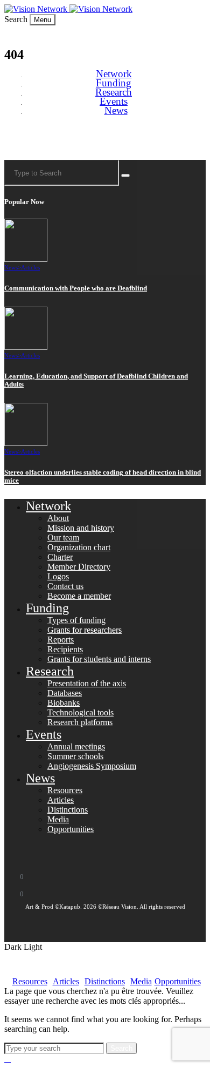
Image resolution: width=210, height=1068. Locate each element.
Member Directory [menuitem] (78, 566)
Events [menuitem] (114, 101)
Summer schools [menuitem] (75, 756)
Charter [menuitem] (60, 557)
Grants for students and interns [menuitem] (99, 659)
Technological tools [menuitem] (80, 712)
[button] (17, 19)
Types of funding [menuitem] (76, 620)
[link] (36, 8)
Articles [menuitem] (60, 800)
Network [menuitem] (114, 73)
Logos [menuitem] (58, 576)
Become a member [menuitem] (79, 595)
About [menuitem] (58, 518)
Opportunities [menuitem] (70, 829)
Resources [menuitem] (64, 790)
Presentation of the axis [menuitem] (86, 683)
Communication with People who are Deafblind (75, 288)
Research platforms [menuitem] (80, 722)
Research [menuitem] (113, 92)
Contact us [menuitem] (65, 586)
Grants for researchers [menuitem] (84, 629)
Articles (30, 267)
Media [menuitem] (58, 819)
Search (121, 1048)
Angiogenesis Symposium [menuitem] (91, 765)
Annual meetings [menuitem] (76, 746)
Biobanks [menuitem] (63, 702)
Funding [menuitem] (113, 83)
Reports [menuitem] (60, 639)
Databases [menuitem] (64, 693)
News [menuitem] (116, 110)
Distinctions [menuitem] (67, 809)
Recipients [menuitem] (65, 649)
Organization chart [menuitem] (78, 547)
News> (12, 267)
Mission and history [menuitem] (80, 527)
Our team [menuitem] (63, 537)
